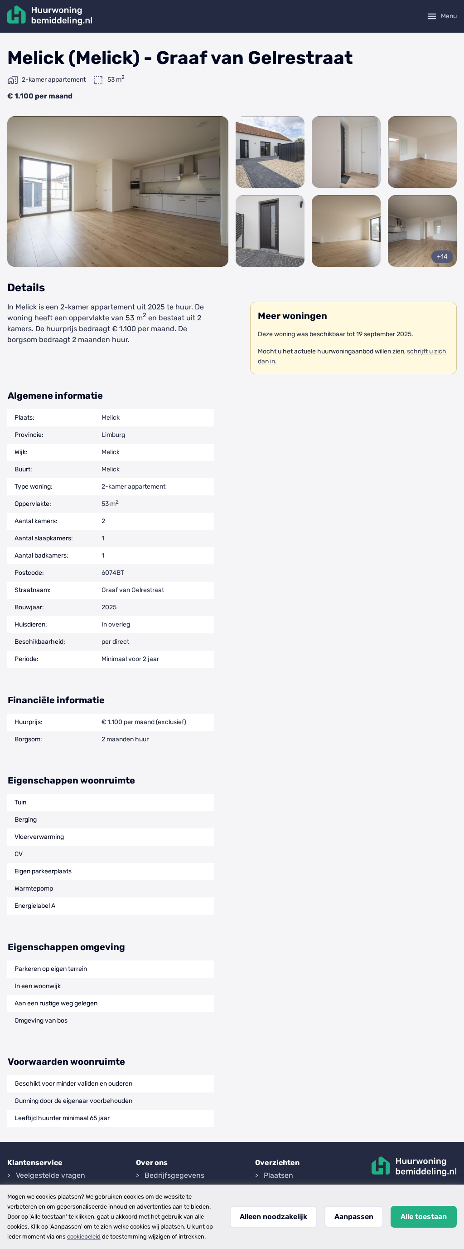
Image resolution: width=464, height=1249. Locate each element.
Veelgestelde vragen (50, 1175)
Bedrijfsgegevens (174, 1175)
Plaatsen (278, 1175)
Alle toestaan (424, 1216)
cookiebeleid (84, 1236)
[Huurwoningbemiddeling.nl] (49, 16)
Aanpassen (353, 1216)
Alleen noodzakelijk (273, 1216)
